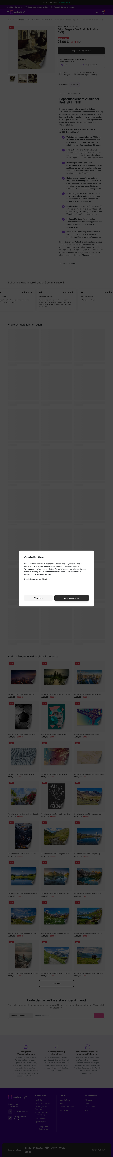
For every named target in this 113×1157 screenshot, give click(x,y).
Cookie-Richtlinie (42, 579)
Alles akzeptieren (71, 598)
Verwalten (38, 598)
